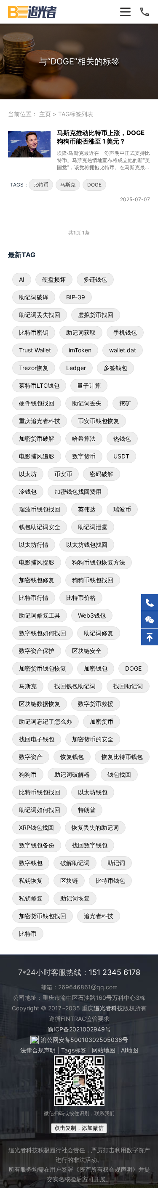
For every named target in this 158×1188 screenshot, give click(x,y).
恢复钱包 (72, 756)
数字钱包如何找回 (42, 633)
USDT (121, 456)
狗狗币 (28, 774)
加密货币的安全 (92, 739)
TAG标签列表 (75, 113)
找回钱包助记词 (75, 686)
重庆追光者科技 (39, 420)
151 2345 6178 (114, 972)
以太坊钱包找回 (86, 544)
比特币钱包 (110, 880)
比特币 (40, 184)
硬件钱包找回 (36, 403)
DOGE (94, 184)
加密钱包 (95, 668)
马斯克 (67, 184)
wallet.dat (122, 350)
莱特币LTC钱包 (39, 385)
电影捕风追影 (36, 456)
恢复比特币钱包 (122, 756)
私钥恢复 (31, 880)
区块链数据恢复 (39, 703)
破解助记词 (75, 862)
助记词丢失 (87, 403)
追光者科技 (98, 915)
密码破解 (101, 473)
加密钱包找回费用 (78, 491)
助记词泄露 (92, 526)
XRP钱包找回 (36, 827)
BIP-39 (75, 297)
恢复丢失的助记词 (95, 827)
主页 (45, 113)
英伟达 (87, 509)
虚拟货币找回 (95, 314)
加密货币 (101, 721)
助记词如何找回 (39, 809)
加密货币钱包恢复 (42, 668)
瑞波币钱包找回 (39, 509)
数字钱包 (31, 862)
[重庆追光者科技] (33, 11)
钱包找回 (119, 774)
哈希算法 (84, 438)
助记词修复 (98, 633)
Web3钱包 (92, 615)
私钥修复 (31, 898)
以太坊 (28, 473)
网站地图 (103, 1050)
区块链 (69, 880)
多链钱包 (95, 279)
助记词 (116, 862)
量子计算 (89, 385)
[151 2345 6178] (149, 602)
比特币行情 (33, 597)
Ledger (76, 367)
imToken (80, 350)
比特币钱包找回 (39, 792)
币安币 (63, 473)
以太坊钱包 (92, 792)
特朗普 (87, 809)
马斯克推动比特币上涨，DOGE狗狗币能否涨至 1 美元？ (101, 137)
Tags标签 (73, 1050)
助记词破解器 (72, 774)
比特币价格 (81, 597)
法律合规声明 (38, 1050)
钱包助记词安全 (39, 526)
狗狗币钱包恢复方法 (98, 562)
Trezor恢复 (33, 367)
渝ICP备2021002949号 (79, 1029)
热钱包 (122, 438)
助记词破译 (33, 297)
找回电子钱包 (36, 739)
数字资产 (31, 756)
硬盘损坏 (54, 279)
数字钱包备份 (36, 845)
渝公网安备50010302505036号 (84, 1039)
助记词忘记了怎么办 (45, 721)
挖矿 (125, 403)
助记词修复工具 (39, 615)
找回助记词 (128, 686)
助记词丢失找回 (39, 314)
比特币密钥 (33, 332)
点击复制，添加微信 (79, 1128)
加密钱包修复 (36, 579)
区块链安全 (87, 650)
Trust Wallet (35, 350)
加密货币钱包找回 (42, 915)
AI (21, 279)
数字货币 (84, 456)
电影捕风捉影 (36, 562)
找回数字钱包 (89, 845)
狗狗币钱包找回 (92, 579)
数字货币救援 (95, 703)
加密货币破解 (36, 438)
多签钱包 (115, 367)
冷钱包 (28, 491)
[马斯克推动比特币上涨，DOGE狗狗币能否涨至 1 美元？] (32, 165)
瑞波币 (122, 509)
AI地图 (129, 1050)
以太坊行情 (33, 544)
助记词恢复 (75, 898)
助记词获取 (81, 332)
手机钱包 (125, 332)
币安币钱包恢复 (98, 420)
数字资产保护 (36, 650)
